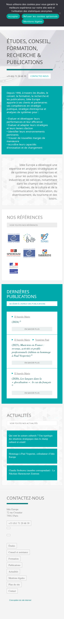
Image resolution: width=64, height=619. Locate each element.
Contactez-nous (39, 76)
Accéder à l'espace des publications (27, 303)
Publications (14, 565)
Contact (12, 591)
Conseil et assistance (18, 552)
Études (12, 545)
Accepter (13, 16)
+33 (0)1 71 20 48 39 (19, 523)
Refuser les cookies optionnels (40, 16)
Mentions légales (17, 578)
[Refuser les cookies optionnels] (59, 13)
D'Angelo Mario (22, 316)
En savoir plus (32, 329)
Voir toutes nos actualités (24, 423)
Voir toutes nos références (24, 225)
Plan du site (14, 584)
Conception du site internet (20, 600)
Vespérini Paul (42, 339)
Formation (14, 558)
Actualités (13, 571)
